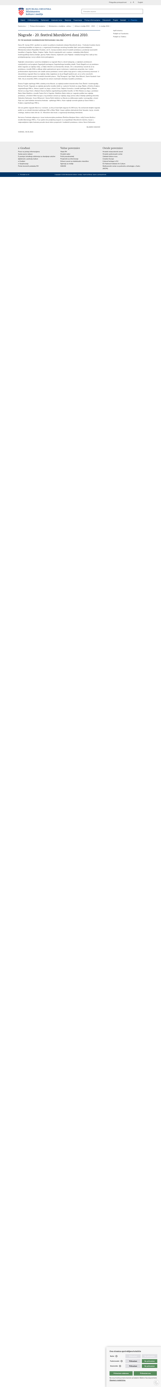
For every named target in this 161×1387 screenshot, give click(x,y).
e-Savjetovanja (23, 164)
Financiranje (77, 20)
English (140, 2)
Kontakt (123, 20)
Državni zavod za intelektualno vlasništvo (74, 161)
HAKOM (63, 166)
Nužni (112, 1356)
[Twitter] (128, 175)
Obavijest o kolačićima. (118, 1380)
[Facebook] (124, 175)
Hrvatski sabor (65, 154)
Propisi (115, 20)
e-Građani (21, 161)
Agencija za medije (66, 164)
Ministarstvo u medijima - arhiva (60, 26)
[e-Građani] (27, 2)
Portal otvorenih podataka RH (28, 166)
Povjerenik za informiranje (69, 159)
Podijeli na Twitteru (119, 37)
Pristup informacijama (92, 20)
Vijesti (22, 20)
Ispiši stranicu (118, 30)
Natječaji (68, 20)
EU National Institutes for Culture (114, 164)
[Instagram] (138, 175)
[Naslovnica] (49, 11)
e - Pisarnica (132, 20)
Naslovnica (22, 26)
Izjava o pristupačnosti (99, 174)
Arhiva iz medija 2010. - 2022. (85, 26)
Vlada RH (63, 151)
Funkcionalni (114, 1361)
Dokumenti (107, 20)
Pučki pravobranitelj (67, 156)
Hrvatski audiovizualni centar (112, 154)
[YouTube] (131, 175)
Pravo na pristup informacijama (29, 151)
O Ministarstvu (33, 20)
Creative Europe (108, 159)
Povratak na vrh (24, 174)
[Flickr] (135, 175)
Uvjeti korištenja (87, 174)
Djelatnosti (45, 20)
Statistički (114, 1366)
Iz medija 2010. (104, 26)
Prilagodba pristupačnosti (117, 2)
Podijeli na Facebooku (120, 33)
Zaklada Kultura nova (110, 156)
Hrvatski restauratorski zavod (113, 151)
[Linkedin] (142, 175)
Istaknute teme (56, 20)
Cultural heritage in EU (110, 161)
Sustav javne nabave (25, 154)
